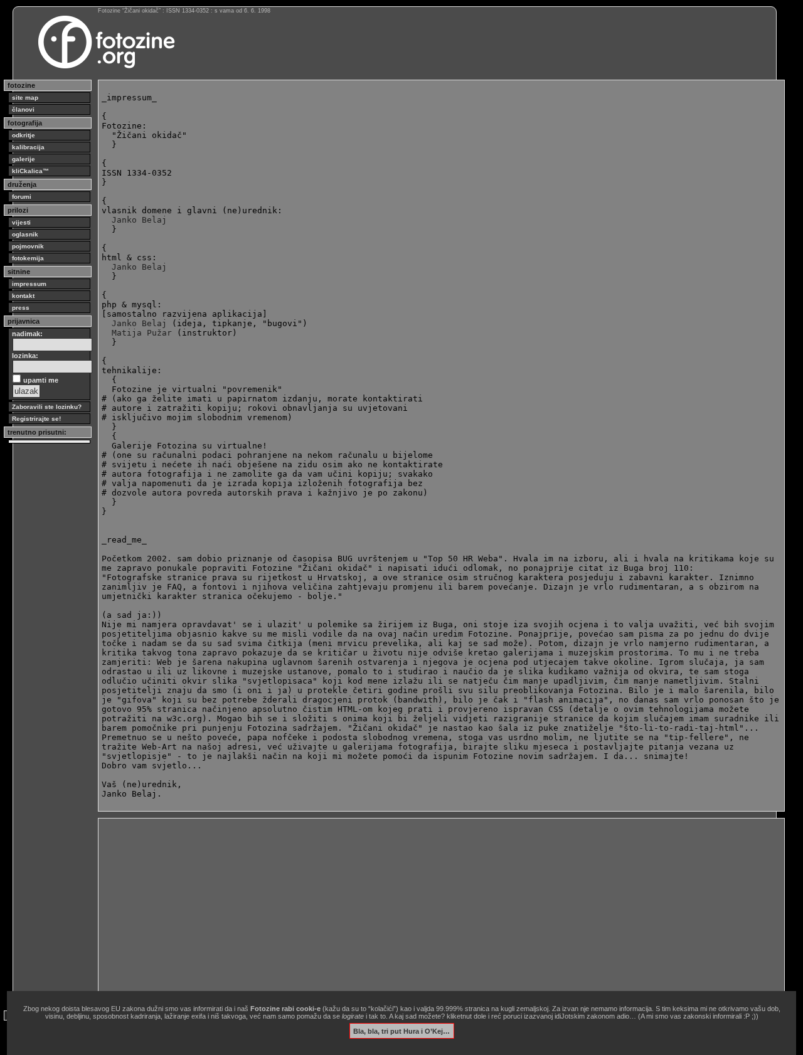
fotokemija (28, 258)
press (20, 307)
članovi (23, 109)
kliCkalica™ (30, 170)
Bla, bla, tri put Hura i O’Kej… (401, 1030)
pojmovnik (28, 246)
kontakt (23, 295)
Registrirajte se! (36, 418)
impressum (29, 283)
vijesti (21, 222)
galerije (23, 159)
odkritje (23, 135)
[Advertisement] (441, 909)
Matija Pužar (142, 332)
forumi (21, 196)
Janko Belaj (139, 220)
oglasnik (25, 234)
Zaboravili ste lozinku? (47, 406)
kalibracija (28, 147)
